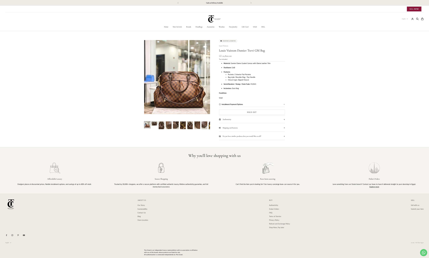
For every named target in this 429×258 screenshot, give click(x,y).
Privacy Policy (274, 220)
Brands (188, 27)
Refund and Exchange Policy (279, 224)
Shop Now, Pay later (276, 227)
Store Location (143, 220)
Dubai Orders (274, 209)
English (404, 19)
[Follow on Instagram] (12, 235)
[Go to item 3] (161, 125)
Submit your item (417, 209)
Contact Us (142, 213)
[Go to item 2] (154, 123)
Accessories (210, 27)
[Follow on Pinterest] (18, 235)
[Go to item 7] (190, 125)
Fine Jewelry (233, 27)
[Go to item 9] (204, 125)
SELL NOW (414, 9)
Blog (139, 216)
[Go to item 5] (176, 125)
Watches (222, 27)
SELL (263, 27)
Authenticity (273, 205)
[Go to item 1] (147, 124)
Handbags (199, 27)
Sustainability (142, 209)
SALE (255, 27)
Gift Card (245, 27)
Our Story (141, 205)
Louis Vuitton (223, 46)
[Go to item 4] (169, 125)
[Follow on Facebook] (6, 235)
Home (166, 27)
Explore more (374, 187)
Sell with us (415, 205)
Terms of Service (275, 216)
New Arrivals (177, 27)
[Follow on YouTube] (24, 235)
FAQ (270, 213)
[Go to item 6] (183, 125)
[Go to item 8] (197, 125)
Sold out (252, 112)
